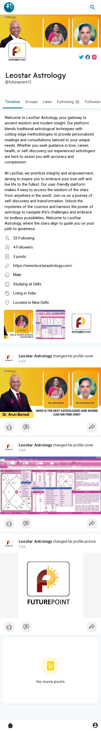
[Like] (50, 428)
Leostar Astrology (35, 356)
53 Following (23, 238)
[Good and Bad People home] (9, 7)
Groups (31, 102)
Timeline (12, 102)
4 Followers (23, 247)
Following (68, 102)
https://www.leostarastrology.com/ (42, 265)
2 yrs (22, 361)
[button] (95, 725)
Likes (47, 102)
